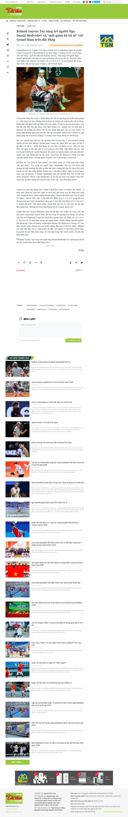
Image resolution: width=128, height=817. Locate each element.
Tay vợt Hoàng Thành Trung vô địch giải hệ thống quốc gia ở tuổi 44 (57, 624)
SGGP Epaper (76, 2)
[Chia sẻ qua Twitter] (8, 44)
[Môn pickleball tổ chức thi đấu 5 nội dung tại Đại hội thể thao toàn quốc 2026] (18, 750)
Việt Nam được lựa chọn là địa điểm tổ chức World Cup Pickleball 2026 (57, 604)
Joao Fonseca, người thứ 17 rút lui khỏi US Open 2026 (52, 382)
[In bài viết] (8, 56)
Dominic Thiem (73, 305)
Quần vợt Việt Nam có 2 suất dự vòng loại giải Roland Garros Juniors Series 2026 (55, 524)
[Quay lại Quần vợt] (8, 72)
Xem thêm (16, 762)
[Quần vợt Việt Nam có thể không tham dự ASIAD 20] (18, 690)
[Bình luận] (8, 67)
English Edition (41, 2)
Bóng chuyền (54, 21)
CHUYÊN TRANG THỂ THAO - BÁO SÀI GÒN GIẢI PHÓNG (14, 11)
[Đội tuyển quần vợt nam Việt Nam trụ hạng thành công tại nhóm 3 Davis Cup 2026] (18, 569)
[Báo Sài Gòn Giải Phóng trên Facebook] (83, 2)
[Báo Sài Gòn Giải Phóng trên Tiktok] (90, 2)
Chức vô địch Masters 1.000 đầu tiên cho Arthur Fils (52, 402)
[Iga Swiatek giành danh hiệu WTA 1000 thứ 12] (18, 509)
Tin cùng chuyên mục (19, 358)
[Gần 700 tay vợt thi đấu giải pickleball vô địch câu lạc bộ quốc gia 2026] (18, 730)
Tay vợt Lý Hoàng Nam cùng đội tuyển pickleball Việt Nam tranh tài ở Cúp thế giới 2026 (58, 463)
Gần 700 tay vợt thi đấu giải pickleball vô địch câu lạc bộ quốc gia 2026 (57, 724)
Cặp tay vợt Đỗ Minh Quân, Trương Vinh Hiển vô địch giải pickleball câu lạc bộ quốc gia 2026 (58, 704)
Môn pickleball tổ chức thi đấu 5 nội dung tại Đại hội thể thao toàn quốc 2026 (57, 744)
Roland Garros (41, 309)
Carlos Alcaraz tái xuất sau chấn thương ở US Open (52, 442)
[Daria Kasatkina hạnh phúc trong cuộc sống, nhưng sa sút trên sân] (18, 489)
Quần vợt (31, 26)
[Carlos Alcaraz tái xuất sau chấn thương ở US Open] (18, 449)
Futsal (44, 21)
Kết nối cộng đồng (80, 21)
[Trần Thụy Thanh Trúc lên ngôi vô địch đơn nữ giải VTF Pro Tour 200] (18, 650)
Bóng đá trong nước (18, 21)
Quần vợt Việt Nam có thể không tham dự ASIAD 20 (52, 683)
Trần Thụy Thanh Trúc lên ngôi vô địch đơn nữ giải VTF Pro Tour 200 (57, 644)
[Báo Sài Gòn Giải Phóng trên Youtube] (87, 2)
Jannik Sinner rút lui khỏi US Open (45, 422)
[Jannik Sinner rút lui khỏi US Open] (18, 429)
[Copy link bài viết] (8, 61)
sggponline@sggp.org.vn (14, 812)
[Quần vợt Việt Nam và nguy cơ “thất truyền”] (18, 670)
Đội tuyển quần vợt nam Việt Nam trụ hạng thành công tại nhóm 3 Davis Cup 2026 (57, 564)
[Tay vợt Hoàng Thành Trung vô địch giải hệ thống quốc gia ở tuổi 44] (18, 630)
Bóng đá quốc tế (33, 21)
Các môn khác (65, 21)
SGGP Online (30, 2)
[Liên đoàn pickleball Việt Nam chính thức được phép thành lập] (18, 589)
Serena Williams (64, 309)
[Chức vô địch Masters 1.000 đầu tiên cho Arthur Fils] (18, 409)
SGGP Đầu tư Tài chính (55, 2)
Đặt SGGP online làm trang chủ (113, 811)
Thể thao (20, 26)
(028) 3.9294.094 (11, 809)
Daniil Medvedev (32, 305)
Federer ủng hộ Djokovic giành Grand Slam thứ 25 (51, 362)
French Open (53, 309)
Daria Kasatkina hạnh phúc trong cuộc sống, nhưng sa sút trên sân (58, 482)
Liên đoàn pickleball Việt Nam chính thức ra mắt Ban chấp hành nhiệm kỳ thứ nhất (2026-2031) (56, 544)
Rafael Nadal (31, 309)
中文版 (67, 2)
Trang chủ (7, 21)
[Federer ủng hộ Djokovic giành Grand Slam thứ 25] (18, 369)
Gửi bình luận (75, 340)
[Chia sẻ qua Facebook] (8, 39)
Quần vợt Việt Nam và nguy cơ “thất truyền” (49, 663)
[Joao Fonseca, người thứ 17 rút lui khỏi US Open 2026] (18, 389)
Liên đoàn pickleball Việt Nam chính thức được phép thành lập (56, 583)
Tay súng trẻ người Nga (47, 305)
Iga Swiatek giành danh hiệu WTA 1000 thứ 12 (49, 503)
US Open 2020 (61, 305)
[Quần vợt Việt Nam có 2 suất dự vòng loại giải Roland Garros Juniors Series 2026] (18, 529)
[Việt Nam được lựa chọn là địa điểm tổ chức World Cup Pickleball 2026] (18, 610)
